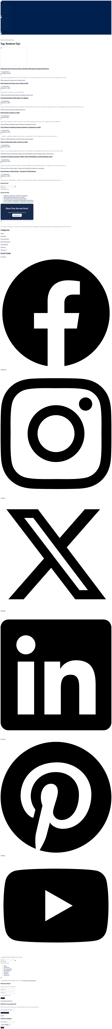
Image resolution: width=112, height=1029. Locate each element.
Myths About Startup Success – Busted (14, 197)
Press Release (7, 8)
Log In (2, 1015)
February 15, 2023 (5, 88)
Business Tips (10, 40)
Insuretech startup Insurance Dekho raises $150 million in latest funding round (26, 157)
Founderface (5, 72)
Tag (5, 40)
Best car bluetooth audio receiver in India (14, 142)
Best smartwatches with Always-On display (14, 98)
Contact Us (7, 13)
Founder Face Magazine (29, 980)
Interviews (6, 5)
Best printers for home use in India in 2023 (14, 83)
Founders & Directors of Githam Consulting (15, 195)
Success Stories (8, 7)
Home (5, 4)
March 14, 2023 (5, 117)
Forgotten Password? (6, 1001)
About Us (6, 10)
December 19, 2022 (6, 73)
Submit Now (17, 215)
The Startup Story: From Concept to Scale (15, 198)
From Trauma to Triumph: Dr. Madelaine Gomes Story (19, 200)
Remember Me (6, 995)
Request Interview (5, 242)
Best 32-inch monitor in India (10, 113)
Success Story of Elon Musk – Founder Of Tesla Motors (18, 171)
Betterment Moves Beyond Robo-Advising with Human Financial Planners (25, 69)
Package (6, 11)
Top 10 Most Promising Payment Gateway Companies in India (21, 127)
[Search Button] (15, 960)
